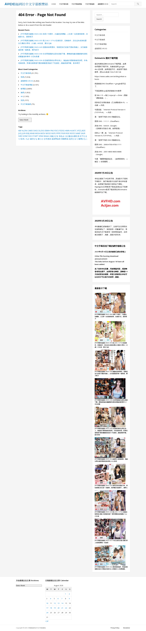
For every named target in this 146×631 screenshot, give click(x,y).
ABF (20, 130)
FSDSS (62, 130)
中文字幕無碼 (89, 4)
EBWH (47, 130)
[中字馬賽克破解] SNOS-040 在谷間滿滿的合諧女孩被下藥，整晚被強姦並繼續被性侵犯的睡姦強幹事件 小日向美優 (111, 402)
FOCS (56, 130)
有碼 (22, 77)
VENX (41, 136)
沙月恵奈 (47, 139)
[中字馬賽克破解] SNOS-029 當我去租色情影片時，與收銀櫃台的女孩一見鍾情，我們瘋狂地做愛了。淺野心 (111, 486)
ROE (68, 133)
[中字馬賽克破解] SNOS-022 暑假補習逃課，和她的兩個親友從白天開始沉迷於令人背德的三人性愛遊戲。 (111, 568)
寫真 (22, 100)
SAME (77, 133)
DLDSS (41, 130)
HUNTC (73, 130)
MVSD (48, 133)
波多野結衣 (56, 139)
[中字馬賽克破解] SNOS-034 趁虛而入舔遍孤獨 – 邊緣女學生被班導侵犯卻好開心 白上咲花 (111, 460)
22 (66, 608)
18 (51, 608)
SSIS (30, 136)
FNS (52, 130)
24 (47, 613)
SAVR (83, 133)
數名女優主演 (73, 136)
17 (47, 608)
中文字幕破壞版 (77, 4)
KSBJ (28, 133)
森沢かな (33, 139)
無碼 (22, 92)
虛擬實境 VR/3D (103, 4)
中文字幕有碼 (63, 4)
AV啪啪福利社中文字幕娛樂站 (37, 628)
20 (58, 608)
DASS (35, 130)
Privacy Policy (115, 628)
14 (62, 603)
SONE (25, 136)
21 (62, 608)
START (35, 136)
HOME (53, 4)
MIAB (32, 133)
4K (22, 96)
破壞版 (23, 88)
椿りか (40, 139)
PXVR (63, 133)
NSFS (53, 133)
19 (55, 608)
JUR (23, 133)
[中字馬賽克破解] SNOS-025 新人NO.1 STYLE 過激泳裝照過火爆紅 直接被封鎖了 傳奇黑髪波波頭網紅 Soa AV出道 (111, 514)
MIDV (42, 133)
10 (47, 603)
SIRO (20, 136)
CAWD (30, 130)
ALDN (24, 130)
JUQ (20, 133)
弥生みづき (63, 136)
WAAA (46, 136)
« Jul (46, 621)
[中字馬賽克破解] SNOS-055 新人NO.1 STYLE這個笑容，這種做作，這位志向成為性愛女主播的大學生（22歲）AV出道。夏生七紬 (111, 345)
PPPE (58, 133)
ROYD (72, 133)
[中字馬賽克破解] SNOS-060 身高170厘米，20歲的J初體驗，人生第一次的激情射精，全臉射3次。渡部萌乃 (111, 316)
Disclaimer (126, 628)
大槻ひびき (53, 136)
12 (55, 603)
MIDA (37, 133)
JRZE (83, 130)
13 (58, 603)
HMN (67, 130)
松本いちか (25, 139)
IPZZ (79, 130)
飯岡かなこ (83, 139)
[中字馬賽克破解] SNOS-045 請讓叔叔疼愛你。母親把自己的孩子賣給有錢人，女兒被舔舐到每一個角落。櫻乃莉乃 (111, 374)
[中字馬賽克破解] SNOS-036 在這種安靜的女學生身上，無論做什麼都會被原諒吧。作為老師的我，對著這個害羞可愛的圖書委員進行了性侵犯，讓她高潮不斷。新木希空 (111, 432)
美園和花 (64, 139)
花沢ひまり (73, 139)
